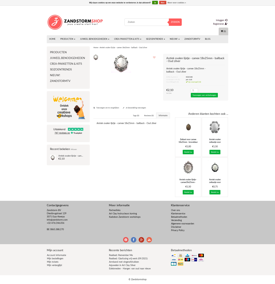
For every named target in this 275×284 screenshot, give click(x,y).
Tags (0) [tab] (136, 116)
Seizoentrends (154, 39)
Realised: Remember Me (121, 255)
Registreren (219, 24)
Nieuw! (174, 39)
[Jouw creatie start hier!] (75, 21)
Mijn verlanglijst (54, 265)
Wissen (74, 149)
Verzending (176, 220)
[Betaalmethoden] (187, 260)
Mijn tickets (52, 262)
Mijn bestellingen (55, 259)
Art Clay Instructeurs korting (123, 214)
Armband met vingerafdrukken (124, 262)
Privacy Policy (177, 230)
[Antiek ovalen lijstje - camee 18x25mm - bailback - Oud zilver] (53, 158)
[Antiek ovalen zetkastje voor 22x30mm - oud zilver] (215, 127)
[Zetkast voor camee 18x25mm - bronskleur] (188, 127)
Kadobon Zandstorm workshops (125, 217)
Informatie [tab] (163, 116)
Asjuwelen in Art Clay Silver (122, 265)
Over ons (175, 210)
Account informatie (56, 255)
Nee (163, 3)
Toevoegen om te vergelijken (107, 108)
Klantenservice (178, 214)
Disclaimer (176, 227)
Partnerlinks (114, 210)
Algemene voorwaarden (182, 224)
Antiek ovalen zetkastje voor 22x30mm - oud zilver (215, 142)
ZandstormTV (192, 39)
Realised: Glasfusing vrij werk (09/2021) (128, 259)
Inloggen (220, 20)
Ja (155, 3)
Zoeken (175, 22)
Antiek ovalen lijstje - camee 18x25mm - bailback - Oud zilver (123, 47)
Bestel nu (188, 152)
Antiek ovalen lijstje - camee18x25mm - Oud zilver (188, 182)
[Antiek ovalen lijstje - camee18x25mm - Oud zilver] (188, 167)
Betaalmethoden (179, 217)
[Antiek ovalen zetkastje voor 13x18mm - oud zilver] (215, 167)
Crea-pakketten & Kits (127, 39)
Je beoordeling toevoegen (135, 108)
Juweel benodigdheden (94, 39)
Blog (208, 39)
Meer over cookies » (177, 3)
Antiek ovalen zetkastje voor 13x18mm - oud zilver (215, 182)
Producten (67, 39)
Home (52, 39)
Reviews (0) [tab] (149, 116)
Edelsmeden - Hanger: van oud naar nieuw (130, 269)
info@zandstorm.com (57, 220)
